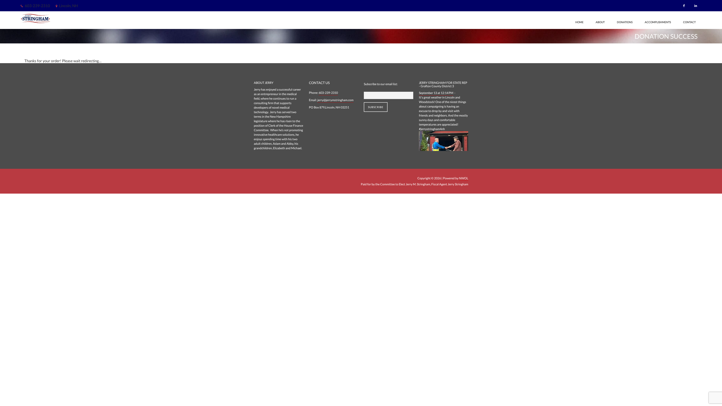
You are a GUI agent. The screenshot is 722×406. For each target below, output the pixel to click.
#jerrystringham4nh (432, 129)
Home (579, 22)
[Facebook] (684, 5)
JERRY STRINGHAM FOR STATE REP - (443, 84)
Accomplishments (658, 22)
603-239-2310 (328, 92)
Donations (625, 22)
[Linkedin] (696, 5)
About (600, 22)
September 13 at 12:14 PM (436, 93)
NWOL (463, 178)
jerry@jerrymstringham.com (335, 100)
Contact (689, 22)
